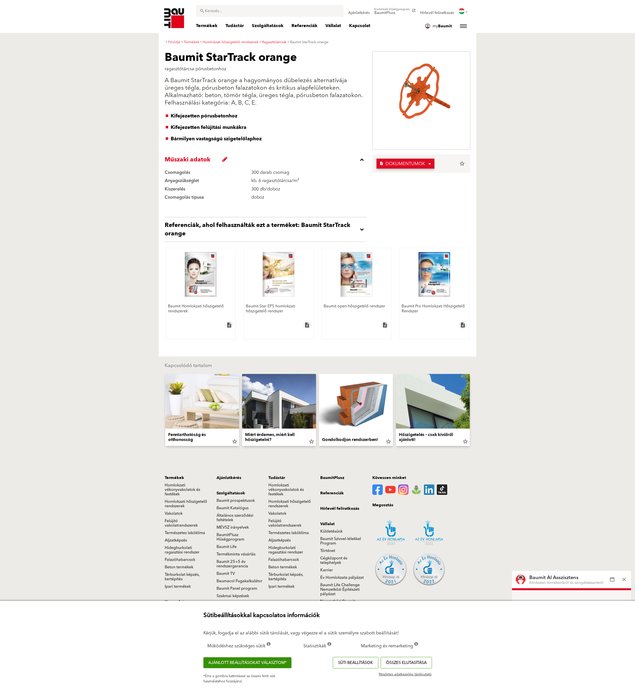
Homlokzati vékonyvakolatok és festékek (182, 490)
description (229, 325)
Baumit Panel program (237, 588)
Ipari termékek (178, 586)
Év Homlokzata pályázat (342, 577)
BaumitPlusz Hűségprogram (230, 537)
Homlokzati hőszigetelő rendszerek (186, 504)
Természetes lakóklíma (185, 532)
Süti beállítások (355, 662)
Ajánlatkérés (229, 477)
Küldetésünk (331, 531)
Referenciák (332, 493)
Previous (163, 410)
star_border (462, 164)
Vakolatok (174, 513)
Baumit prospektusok (236, 500)
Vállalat (327, 523)
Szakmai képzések (233, 595)
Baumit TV (226, 573)
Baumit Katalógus (233, 508)
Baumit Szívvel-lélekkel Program (340, 541)
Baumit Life (227, 546)
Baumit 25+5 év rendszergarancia (232, 564)
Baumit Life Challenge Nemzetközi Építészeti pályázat (340, 589)
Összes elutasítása (406, 662)
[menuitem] (359, 11)
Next (471, 410)
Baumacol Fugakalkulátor (239, 581)
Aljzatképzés (176, 540)
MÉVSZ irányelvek (233, 527)
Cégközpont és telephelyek (333, 560)
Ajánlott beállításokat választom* (247, 662)
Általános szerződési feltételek (235, 517)
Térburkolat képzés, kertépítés (182, 577)
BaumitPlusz (332, 477)
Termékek (174, 477)
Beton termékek (179, 567)
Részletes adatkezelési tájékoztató (405, 674)
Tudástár (276, 477)
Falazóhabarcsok (180, 559)
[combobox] (270, 11)
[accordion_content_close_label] (266, 160)
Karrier (326, 570)
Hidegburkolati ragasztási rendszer (182, 550)
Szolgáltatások (231, 493)
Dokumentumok (402, 164)
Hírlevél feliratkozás (339, 508)
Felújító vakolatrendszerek (181, 523)
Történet (327, 550)
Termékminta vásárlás (236, 554)
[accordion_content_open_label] (266, 229)
